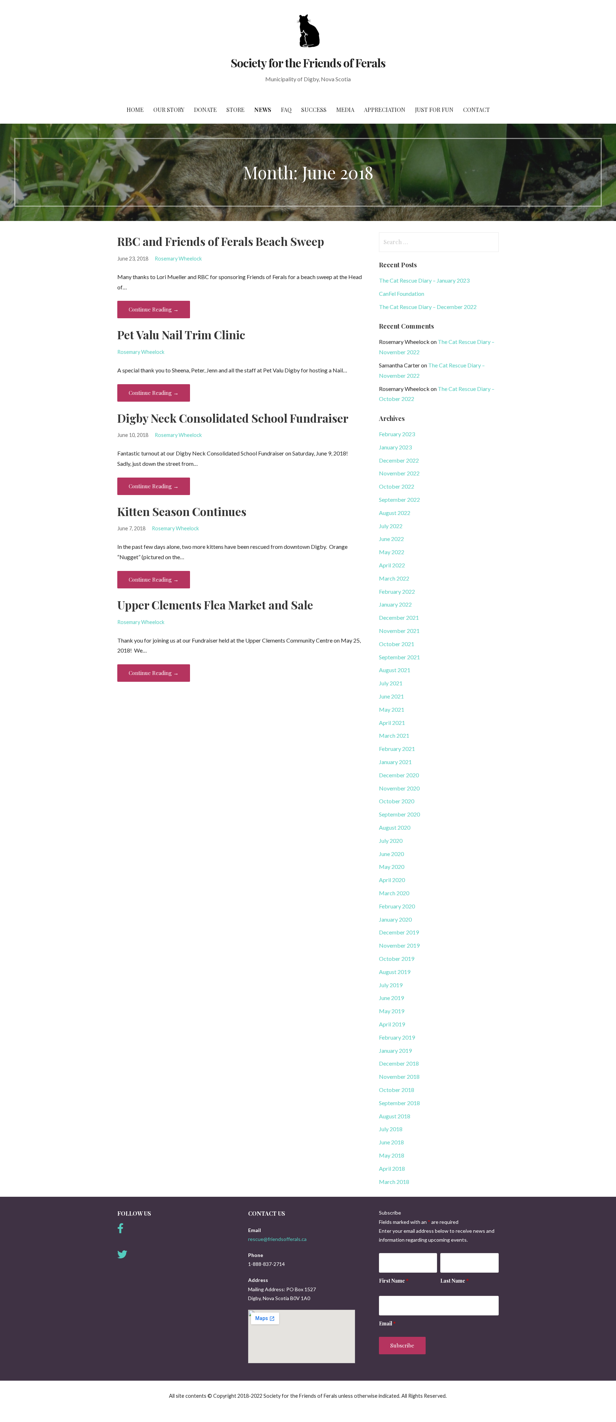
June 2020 (391, 853)
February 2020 (397, 906)
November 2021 (399, 630)
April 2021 (392, 722)
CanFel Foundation (401, 293)
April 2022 (392, 565)
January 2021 (395, 761)
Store (235, 109)
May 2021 (391, 709)
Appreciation (384, 109)
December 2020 (399, 775)
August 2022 (394, 512)
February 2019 (397, 1037)
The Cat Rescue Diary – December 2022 (428, 306)
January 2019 (395, 1050)
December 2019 (399, 932)
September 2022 (399, 499)
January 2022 (395, 604)
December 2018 (399, 1063)
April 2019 (392, 1024)
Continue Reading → (154, 309)
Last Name (454, 1280)
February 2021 (397, 748)
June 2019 (391, 997)
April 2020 (392, 879)
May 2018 (391, 1155)
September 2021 (399, 657)
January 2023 (395, 447)
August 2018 (394, 1116)
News (262, 109)
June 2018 (391, 1142)
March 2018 (394, 1181)
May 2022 (391, 551)
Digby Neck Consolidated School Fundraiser (232, 418)
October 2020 (396, 801)
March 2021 (394, 735)
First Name (394, 1280)
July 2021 (390, 683)
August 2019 (394, 971)
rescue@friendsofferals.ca (277, 1239)
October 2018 (396, 1089)
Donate (205, 109)
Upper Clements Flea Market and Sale (215, 604)
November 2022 (399, 473)
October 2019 (396, 958)
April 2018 (392, 1168)
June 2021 (391, 696)
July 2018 (390, 1128)
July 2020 (390, 840)
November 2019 (399, 945)
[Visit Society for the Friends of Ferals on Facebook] (120, 1230)
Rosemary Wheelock (178, 259)
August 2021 (394, 669)
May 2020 (391, 866)
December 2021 (399, 617)
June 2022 (391, 538)
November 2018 (399, 1076)
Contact (476, 109)
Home (135, 109)
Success (314, 109)
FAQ (286, 109)
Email (387, 1323)
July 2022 (390, 525)
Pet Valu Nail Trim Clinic (181, 334)
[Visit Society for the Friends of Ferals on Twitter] (122, 1256)
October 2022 (396, 486)
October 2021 (396, 643)
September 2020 (399, 814)
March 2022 (394, 578)
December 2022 (399, 460)
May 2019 (391, 1011)
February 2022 (397, 591)
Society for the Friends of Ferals (308, 62)
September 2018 (399, 1102)
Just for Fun (434, 109)
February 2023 (397, 434)
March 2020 (394, 893)
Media (345, 109)
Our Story (168, 109)
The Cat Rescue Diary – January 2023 (424, 280)
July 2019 (390, 985)
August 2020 (394, 827)
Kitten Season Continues (181, 511)
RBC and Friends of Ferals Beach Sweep (220, 241)
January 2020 (395, 919)
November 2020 (399, 788)
